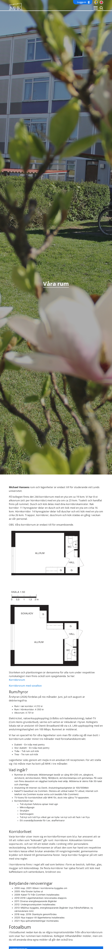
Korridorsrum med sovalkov (25, 685)
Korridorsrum (17, 679)
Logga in (81, 2)
